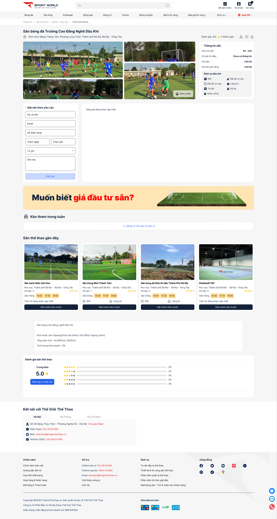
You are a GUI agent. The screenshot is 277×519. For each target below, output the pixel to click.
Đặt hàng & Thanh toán (34, 485)
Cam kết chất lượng (33, 475)
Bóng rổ (107, 15)
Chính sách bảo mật (33, 465)
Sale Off (246, 15)
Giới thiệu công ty (91, 480)
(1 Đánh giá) (227, 36)
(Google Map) (96, 424)
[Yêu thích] (246, 36)
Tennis (125, 15)
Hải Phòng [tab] (65, 417)
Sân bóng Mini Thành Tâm (97, 283)
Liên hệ (85, 485)
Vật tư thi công (170, 15)
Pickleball (68, 15)
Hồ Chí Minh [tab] (94, 417)
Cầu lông (48, 15)
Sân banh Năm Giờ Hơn (37, 283)
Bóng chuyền (146, 15)
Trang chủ (27, 22)
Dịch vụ (221, 15)
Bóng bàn (88, 15)
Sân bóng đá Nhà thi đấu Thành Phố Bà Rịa (164, 283)
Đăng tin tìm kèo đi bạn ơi (140, 226)
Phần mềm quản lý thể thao (154, 475)
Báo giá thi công (196, 15)
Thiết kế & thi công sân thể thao (157, 470)
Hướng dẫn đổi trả (32, 470)
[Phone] (272, 506)
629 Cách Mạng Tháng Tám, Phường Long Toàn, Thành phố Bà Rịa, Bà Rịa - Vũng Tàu (75, 36)
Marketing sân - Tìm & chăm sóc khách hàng (163, 485)
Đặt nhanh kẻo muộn (51, 307)
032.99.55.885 (50, 429)
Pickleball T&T (207, 283)
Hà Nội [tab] (37, 417)
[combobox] (50, 150)
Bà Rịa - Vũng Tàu (60, 22)
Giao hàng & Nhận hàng (35, 480)
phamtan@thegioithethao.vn (51, 434)
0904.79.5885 (106, 470)
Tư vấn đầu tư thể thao (152, 465)
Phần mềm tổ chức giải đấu (154, 480)
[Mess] (272, 490)
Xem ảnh (185, 93)
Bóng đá (29, 15)
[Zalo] (272, 498)
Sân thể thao (42, 22)
